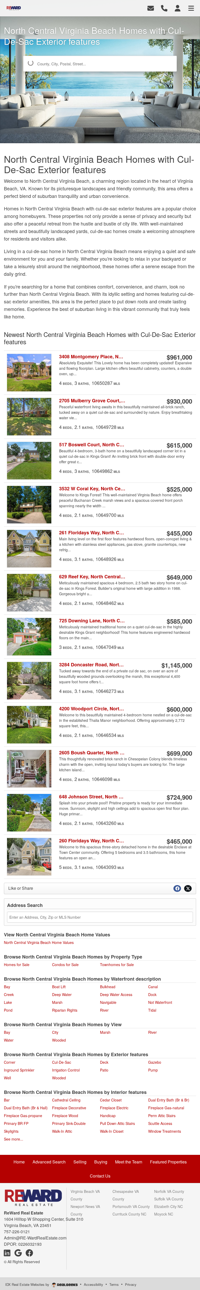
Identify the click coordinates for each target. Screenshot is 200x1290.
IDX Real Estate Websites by (27, 1284)
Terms (114, 1284)
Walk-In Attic (62, 1131)
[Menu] (191, 8)
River (104, 1010)
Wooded (59, 1040)
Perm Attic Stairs (162, 1115)
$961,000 (179, 357)
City (55, 1032)
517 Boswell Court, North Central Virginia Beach (92, 444)
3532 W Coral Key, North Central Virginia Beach (92, 488)
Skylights (11, 1131)
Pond (8, 1010)
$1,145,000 (176, 665)
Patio (104, 1070)
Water (9, 1040)
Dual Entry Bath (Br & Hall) (26, 1107)
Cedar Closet (111, 1100)
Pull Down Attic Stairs (117, 1123)
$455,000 (179, 533)
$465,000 (179, 841)
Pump (153, 1070)
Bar (7, 1100)
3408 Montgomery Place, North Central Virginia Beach (92, 356)
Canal (153, 986)
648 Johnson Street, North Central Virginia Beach (92, 796)
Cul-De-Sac (61, 1062)
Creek (9, 994)
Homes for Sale (16, 964)
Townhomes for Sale (117, 964)
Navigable (108, 1002)
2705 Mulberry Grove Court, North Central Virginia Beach (92, 400)
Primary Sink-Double (69, 1123)
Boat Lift (59, 986)
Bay (7, 986)
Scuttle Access (160, 1123)
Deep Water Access (116, 994)
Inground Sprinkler (19, 1070)
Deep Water (62, 994)
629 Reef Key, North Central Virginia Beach (92, 576)
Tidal (152, 1010)
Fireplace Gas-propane (23, 1115)
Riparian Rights (64, 1010)
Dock (152, 994)
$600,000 (179, 709)
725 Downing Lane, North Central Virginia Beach (92, 620)
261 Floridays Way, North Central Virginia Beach (92, 532)
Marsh (57, 1002)
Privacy (130, 1284)
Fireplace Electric (114, 1107)
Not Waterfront (160, 1002)
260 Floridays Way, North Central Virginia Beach (92, 840)
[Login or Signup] (177, 8)
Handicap (108, 1115)
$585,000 (179, 621)
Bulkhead (107, 986)
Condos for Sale (65, 964)
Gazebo (154, 1062)
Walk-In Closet (111, 1131)
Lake (8, 1002)
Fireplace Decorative (69, 1107)
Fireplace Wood (65, 1115)
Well (7, 1077)
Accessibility (93, 1284)
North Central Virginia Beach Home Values (39, 942)
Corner (9, 1062)
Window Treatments (164, 1131)
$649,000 (179, 577)
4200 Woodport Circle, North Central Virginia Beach (92, 708)
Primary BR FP (16, 1123)
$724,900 (179, 797)
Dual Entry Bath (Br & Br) (168, 1100)
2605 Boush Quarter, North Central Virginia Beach (92, 752)
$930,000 (179, 401)
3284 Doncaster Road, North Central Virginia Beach (92, 664)
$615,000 (179, 445)
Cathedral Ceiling (66, 1100)
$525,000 (179, 489)
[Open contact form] (150, 8)
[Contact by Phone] (164, 8)
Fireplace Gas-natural (166, 1107)
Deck (104, 1062)
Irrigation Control (66, 1070)
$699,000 (179, 753)
